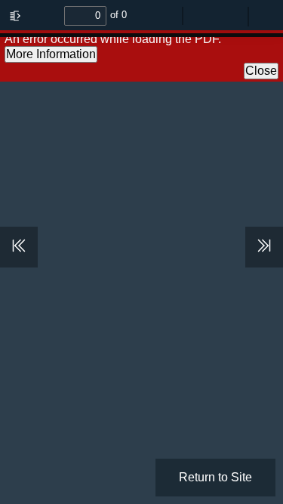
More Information (51, 54)
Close (261, 70)
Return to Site (215, 477)
